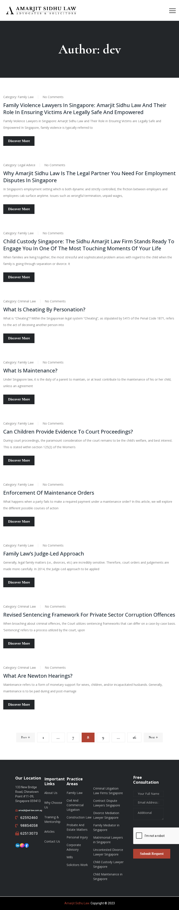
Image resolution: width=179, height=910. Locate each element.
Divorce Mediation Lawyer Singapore (106, 815)
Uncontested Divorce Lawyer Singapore (108, 852)
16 (134, 737)
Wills (70, 857)
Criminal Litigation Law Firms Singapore (108, 790)
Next (152, 737)
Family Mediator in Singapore (106, 827)
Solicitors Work (77, 865)
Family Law (26, 97)
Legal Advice (26, 165)
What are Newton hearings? (37, 675)
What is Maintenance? (30, 370)
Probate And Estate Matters (77, 827)
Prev (24, 737)
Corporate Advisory (74, 847)
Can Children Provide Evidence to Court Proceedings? (68, 431)
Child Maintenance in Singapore (107, 876)
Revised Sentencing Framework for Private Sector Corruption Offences (89, 614)
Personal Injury (77, 837)
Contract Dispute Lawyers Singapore (106, 803)
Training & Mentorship (52, 819)
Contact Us (52, 841)
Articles (49, 831)
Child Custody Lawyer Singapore (108, 864)
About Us (50, 793)
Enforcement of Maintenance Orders (48, 492)
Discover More (19, 141)
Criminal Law (27, 301)
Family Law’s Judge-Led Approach (43, 553)
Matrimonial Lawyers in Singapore (108, 839)
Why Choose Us (53, 805)
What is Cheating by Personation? (44, 309)
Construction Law (79, 817)
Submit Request (152, 853)
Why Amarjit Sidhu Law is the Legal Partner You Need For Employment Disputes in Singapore (89, 176)
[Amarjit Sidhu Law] (41, 10)
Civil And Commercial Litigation (75, 805)
